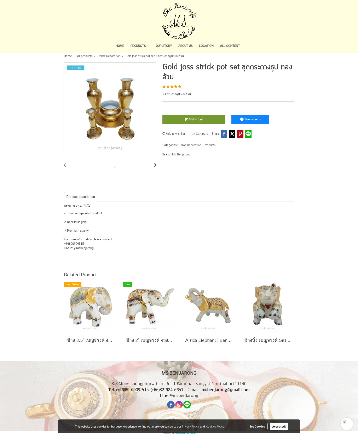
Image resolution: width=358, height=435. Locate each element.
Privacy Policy (190, 426)
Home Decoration (190, 145)
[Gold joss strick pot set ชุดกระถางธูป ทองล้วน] (110, 110)
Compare (201, 133)
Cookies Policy (215, 426)
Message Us (252, 119)
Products (139, 46)
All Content (230, 46)
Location (206, 46)
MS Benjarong (181, 154)
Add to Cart (195, 119)
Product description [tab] (80, 197)
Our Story (164, 46)
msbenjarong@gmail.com (226, 389)
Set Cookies (257, 426)
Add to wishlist (175, 133)
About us (185, 46)
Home (120, 46)
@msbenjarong (183, 395)
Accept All (279, 426)
